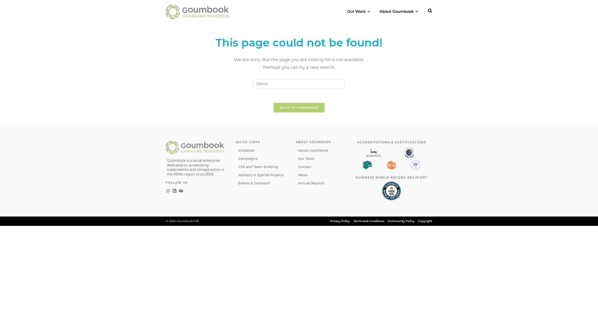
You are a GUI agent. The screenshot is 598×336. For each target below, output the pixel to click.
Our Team (306, 159)
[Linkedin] (174, 191)
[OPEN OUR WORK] (368, 11)
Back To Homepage (299, 107)
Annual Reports (311, 183)
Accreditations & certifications (391, 142)
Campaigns (247, 159)
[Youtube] (181, 191)
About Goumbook (313, 150)
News (302, 175)
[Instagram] (168, 191)
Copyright (425, 221)
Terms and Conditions (368, 221)
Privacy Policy (340, 221)
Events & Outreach (254, 183)
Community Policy (401, 221)
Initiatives (246, 150)
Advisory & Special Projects (261, 175)
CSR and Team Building (258, 167)
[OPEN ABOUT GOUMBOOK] (417, 11)
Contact (304, 167)
